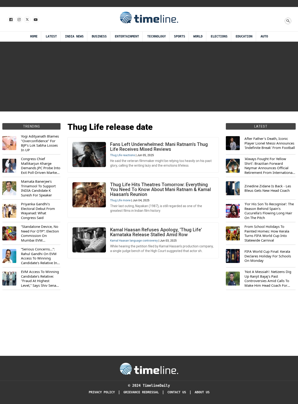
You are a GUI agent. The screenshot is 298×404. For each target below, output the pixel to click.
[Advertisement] (149, 76)
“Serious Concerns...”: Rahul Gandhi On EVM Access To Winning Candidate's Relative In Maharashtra (39, 256)
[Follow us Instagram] (18, 20)
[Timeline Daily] (149, 17)
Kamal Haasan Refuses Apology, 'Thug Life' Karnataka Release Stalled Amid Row (156, 232)
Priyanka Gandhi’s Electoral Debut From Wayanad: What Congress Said (38, 211)
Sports (179, 36)
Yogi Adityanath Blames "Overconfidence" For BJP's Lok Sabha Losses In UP (40, 143)
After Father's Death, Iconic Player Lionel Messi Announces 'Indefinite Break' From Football (269, 143)
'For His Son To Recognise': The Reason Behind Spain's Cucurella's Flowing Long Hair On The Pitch (269, 211)
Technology (156, 36)
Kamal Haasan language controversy (134, 240)
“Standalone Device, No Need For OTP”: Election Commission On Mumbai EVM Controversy (40, 233)
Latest (51, 36)
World (198, 36)
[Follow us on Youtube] (35, 20)
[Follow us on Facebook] (10, 20)
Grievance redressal (141, 392)
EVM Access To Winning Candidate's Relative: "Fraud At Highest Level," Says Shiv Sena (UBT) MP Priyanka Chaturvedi (40, 278)
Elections (219, 36)
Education (244, 36)
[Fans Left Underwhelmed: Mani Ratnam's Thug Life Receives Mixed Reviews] (89, 154)
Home (33, 36)
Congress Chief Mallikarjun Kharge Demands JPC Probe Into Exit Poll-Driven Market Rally (40, 166)
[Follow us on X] (26, 20)
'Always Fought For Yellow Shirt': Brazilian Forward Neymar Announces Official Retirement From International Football (268, 166)
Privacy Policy (102, 392)
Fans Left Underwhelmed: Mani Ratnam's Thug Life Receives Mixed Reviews (159, 146)
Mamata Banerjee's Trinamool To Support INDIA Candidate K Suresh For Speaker (38, 188)
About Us (202, 392)
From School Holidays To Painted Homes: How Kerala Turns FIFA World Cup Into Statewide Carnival (266, 233)
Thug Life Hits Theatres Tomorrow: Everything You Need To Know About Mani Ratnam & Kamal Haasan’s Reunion (160, 189)
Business (99, 36)
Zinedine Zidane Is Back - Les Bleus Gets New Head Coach (267, 188)
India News (74, 36)
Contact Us (176, 392)
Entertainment (127, 36)
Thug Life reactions (122, 155)
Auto (264, 36)
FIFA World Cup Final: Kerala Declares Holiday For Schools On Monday (267, 256)
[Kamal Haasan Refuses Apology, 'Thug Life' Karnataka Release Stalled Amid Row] (89, 239)
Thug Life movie (120, 200)
